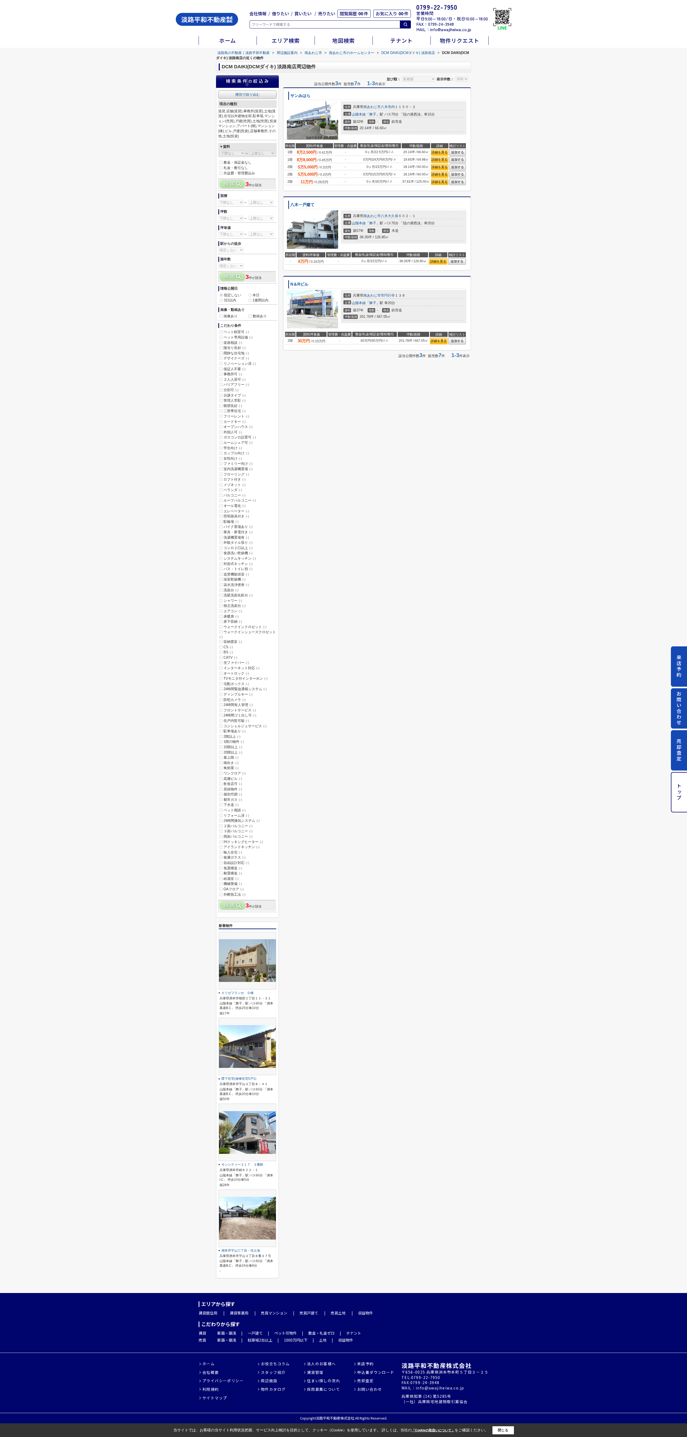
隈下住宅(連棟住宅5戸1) (238, 1079)
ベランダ (233, 490)
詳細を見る (440, 152)
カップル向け (236, 453)
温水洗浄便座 (236, 585)
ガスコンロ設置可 (240, 437)
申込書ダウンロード (375, 1372)
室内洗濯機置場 (238, 469)
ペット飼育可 (236, 332)
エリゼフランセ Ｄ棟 (237, 993)
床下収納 (233, 622)
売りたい (326, 13)
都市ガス (233, 800)
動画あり (260, 316)
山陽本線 (359, 114)
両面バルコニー (238, 836)
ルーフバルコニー (240, 500)
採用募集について (323, 1389)
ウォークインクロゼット (245, 627)
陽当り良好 (235, 348)
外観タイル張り (238, 543)
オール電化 (235, 506)
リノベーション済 (240, 364)
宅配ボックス (236, 684)
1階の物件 (234, 742)
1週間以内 (260, 300)
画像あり (230, 316)
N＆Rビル (299, 284)
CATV (230, 658)
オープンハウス (238, 427)
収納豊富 (233, 642)
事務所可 (233, 374)
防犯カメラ (235, 700)
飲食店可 (233, 784)
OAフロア (234, 889)
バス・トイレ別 (238, 569)
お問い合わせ (678, 708)
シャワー (233, 601)
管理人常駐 (235, 400)
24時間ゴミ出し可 (240, 715)
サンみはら (300, 95)
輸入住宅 (233, 852)
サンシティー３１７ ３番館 (242, 1164)
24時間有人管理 (238, 705)
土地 (323, 1340)
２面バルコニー (238, 826)
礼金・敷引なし (236, 168)
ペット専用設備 (238, 337)
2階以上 (232, 736)
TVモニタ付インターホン (246, 678)
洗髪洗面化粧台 (238, 595)
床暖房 (231, 616)
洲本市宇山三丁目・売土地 (240, 1250)
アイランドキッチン (242, 847)
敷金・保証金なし (237, 162)
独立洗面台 (235, 606)
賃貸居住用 (208, 1313)
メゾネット (235, 485)
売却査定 (678, 750)
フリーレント (236, 416)
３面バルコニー (238, 831)
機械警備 (233, 884)
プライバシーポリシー (223, 1380)
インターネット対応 (242, 668)
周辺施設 (269, 1380)
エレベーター (236, 511)
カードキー (235, 422)
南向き (231, 763)
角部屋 (231, 768)
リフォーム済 (236, 815)
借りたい (280, 13)
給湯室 (231, 879)
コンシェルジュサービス (245, 726)
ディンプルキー (238, 694)
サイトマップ (214, 1397)
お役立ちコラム (275, 1363)
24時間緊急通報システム (245, 689)
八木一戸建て (302, 205)
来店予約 (678, 666)
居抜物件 (233, 789)
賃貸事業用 (239, 1313)
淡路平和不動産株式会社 (436, 1365)
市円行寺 (388, 295)
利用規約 (210, 1389)
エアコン (233, 611)
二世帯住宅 (235, 411)
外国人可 (233, 432)
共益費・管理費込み (239, 173)
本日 (256, 295)
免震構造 (233, 868)
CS (228, 647)
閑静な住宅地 (236, 353)
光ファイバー (236, 663)
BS (228, 652)
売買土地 (338, 1313)
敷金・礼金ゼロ (321, 1333)
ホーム (227, 40)
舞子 (372, 114)
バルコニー (235, 495)
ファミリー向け (238, 464)
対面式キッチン (238, 564)
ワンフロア (235, 773)
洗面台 (231, 590)
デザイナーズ (236, 358)
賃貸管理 (315, 1372)
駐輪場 (231, 522)
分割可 (231, 390)
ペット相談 (235, 810)
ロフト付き (235, 479)
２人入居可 (235, 379)
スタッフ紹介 (273, 1372)
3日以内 (230, 300)
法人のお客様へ (321, 1363)
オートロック (236, 673)
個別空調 (233, 794)
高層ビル (233, 779)
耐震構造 (233, 873)
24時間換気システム (242, 821)
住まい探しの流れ (323, 1380)
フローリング (236, 474)
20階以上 (233, 752)
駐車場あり (235, 731)
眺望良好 (233, 406)
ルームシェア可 (238, 443)
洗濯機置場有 (236, 537)
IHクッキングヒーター (243, 842)
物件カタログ (273, 1389)
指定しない (232, 295)
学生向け (233, 448)
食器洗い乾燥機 (238, 553)
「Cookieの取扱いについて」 (433, 1430)
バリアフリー (236, 385)
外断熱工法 (235, 894)
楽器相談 (233, 343)
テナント (401, 40)
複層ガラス (235, 857)
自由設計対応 (236, 863)
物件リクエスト (459, 40)
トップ (678, 792)
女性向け (233, 458)
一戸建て (255, 1333)
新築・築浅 (226, 1333)
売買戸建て (308, 1313)
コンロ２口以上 (238, 548)
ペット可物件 (285, 1333)
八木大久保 (389, 216)
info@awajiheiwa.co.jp (450, 29)
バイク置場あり (238, 527)
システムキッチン (240, 558)
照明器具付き (236, 516)
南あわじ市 (372, 107)
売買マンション (274, 1313)
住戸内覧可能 (236, 721)
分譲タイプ (235, 395)
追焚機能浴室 (236, 574)
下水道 (231, 805)
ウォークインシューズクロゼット (248, 634)
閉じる (503, 1430)
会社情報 (257, 13)
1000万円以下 (296, 1340)
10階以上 (233, 747)
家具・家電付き (238, 532)
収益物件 (365, 1313)
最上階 (231, 757)
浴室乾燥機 (235, 579)
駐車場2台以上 (260, 1340)
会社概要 (210, 1372)
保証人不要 (235, 369)
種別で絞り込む (247, 94)
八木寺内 (388, 107)
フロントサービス (240, 710)
